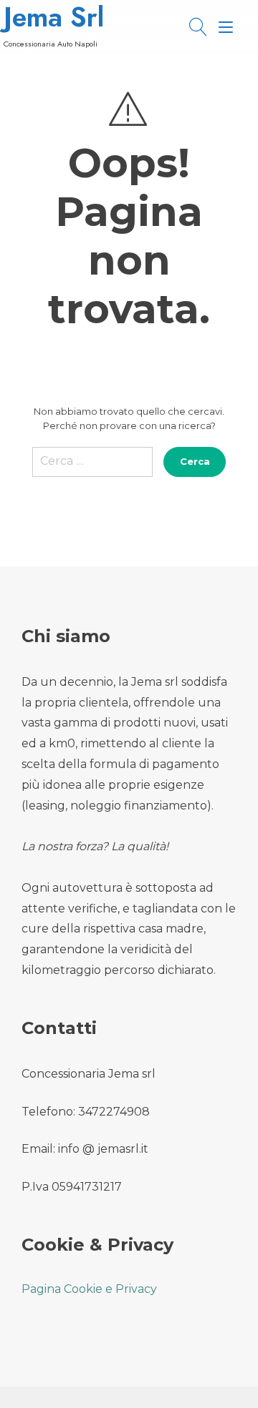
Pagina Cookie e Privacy (89, 1289)
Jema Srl (54, 17)
